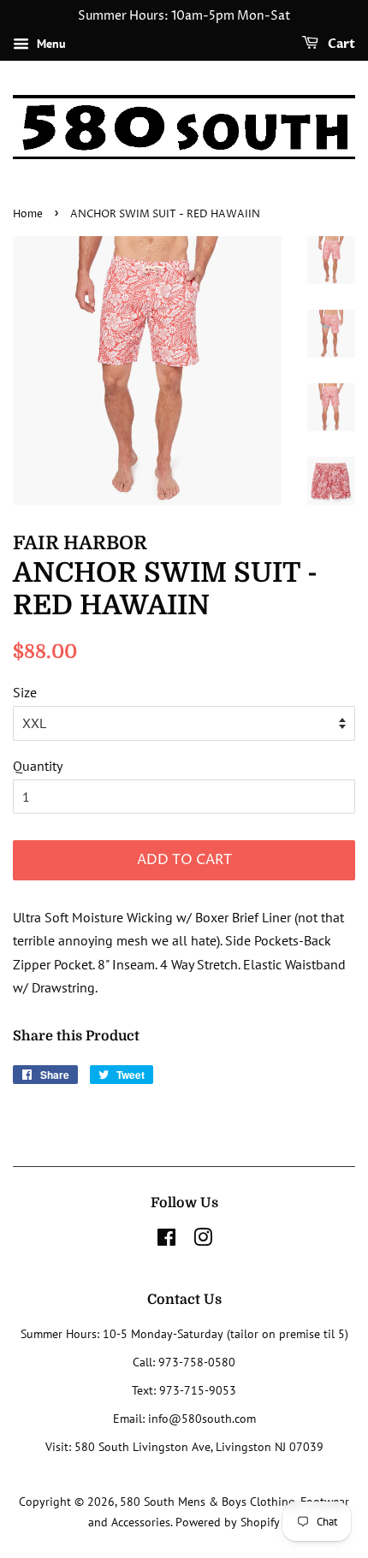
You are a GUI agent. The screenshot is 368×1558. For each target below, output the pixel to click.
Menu (49, 43)
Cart (340, 44)
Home (28, 214)
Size (25, 692)
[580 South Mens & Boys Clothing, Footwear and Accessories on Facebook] (166, 1240)
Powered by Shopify (227, 1522)
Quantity (37, 765)
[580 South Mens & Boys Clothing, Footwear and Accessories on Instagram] (202, 1240)
